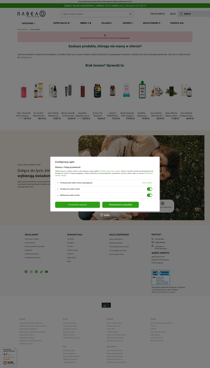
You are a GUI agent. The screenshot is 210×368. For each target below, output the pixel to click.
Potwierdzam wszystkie (120, 204)
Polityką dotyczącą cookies (110, 171)
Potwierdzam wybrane (77, 205)
